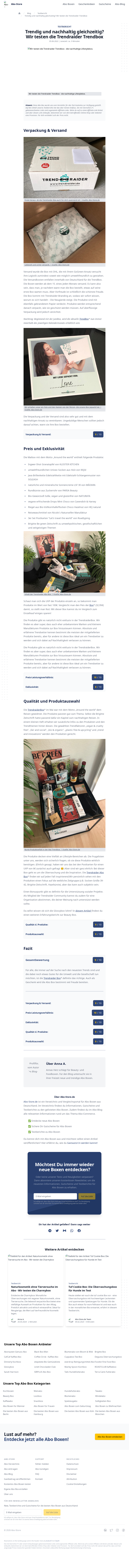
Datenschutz (73, 1464)
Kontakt (39, 1479)
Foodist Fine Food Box (105, 1361)
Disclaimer (72, 1474)
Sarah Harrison (11, 1372)
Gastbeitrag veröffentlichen (17, 1479)
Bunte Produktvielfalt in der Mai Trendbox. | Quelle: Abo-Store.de (52, 849)
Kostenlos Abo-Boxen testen (17, 1484)
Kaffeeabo (8, 1401)
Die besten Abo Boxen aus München (107, 1413)
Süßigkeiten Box (103, 1401)
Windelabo (100, 1396)
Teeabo (98, 1391)
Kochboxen (8, 1391)
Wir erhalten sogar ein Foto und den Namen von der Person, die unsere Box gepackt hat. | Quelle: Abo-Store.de (63, 408)
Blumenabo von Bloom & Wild (78, 1351)
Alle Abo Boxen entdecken (110, 1436)
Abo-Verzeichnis (11, 1464)
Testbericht (16, 1283)
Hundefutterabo (72, 1391)
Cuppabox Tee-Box (73, 1356)
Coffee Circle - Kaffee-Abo (46, 1356)
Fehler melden (42, 1464)
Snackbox (38, 1401)
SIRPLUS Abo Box (42, 1372)
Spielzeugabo (70, 1401)
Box (91, 605)
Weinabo (38, 1391)
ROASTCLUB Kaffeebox (105, 1366)
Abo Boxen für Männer (14, 1406)
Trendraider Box (52, 978)
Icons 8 (48, 1541)
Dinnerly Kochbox (12, 1361)
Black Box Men (41, 1351)
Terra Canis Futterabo (105, 1372)
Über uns (8, 1494)
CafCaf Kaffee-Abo (12, 1356)
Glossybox (9, 1366)
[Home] (19, 13)
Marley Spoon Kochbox (75, 1366)
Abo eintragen (11, 1469)
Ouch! (57, 1541)
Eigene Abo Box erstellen (16, 1489)
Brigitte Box (100, 1351)
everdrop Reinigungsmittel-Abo (79, 1361)
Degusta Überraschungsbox (108, 1356)
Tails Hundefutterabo (74, 1372)
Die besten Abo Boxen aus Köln (79, 1411)
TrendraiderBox (36, 709)
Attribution (72, 1479)
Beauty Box (8, 1396)
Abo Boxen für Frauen (44, 1406)
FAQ (37, 1474)
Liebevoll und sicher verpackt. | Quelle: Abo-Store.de (47, 265)
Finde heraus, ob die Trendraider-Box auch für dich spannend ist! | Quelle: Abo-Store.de (62, 200)
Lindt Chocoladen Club (45, 1366)
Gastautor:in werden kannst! (82, 1142)
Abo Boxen (68, 4)
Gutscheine (105, 4)
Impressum (72, 1469)
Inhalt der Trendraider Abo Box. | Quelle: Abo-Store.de (48, 594)
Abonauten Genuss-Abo (15, 1351)
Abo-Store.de (31, 1101)
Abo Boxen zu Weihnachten (108, 1406)
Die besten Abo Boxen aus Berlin (15, 1413)
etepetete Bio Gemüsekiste (47, 1361)
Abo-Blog (120, 4)
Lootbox (38, 1396)
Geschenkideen (86, 4)
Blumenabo (69, 1396)
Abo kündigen (42, 1469)
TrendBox (84, 318)
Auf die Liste (87, 1196)
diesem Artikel (83, 910)
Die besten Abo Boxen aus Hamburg (46, 1413)
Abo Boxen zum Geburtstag (77, 1406)
